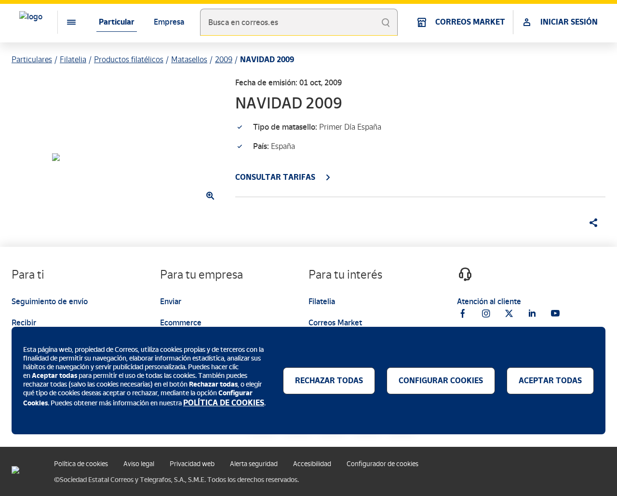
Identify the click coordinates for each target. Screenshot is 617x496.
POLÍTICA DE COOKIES (223, 402)
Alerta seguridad (254, 464)
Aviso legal (138, 464)
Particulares (32, 59)
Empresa (169, 22)
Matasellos (189, 59)
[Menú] (63, 22)
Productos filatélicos (128, 59)
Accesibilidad (312, 464)
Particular (116, 22)
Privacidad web (192, 464)
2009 (223, 59)
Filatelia (73, 59)
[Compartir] (590, 222)
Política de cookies (81, 464)
